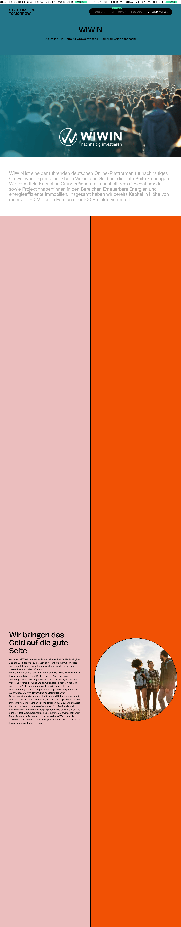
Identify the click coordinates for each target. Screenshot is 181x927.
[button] (101, 11)
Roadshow (136, 11)
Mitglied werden (158, 11)
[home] (22, 12)
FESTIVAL (81, 2)
